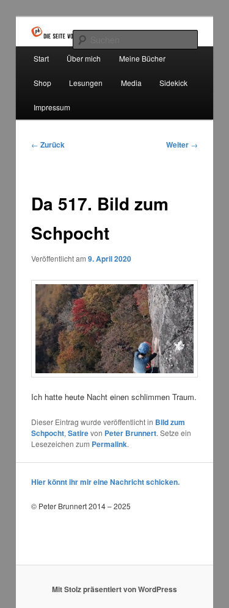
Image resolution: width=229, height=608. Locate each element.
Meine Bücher (142, 58)
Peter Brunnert (130, 432)
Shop (42, 82)
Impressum (52, 107)
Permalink (109, 443)
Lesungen (86, 82)
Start (41, 58)
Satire (78, 432)
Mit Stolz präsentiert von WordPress (114, 589)
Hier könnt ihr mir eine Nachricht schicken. (105, 481)
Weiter (182, 144)
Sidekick (173, 82)
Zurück (48, 144)
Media (131, 82)
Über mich (84, 58)
